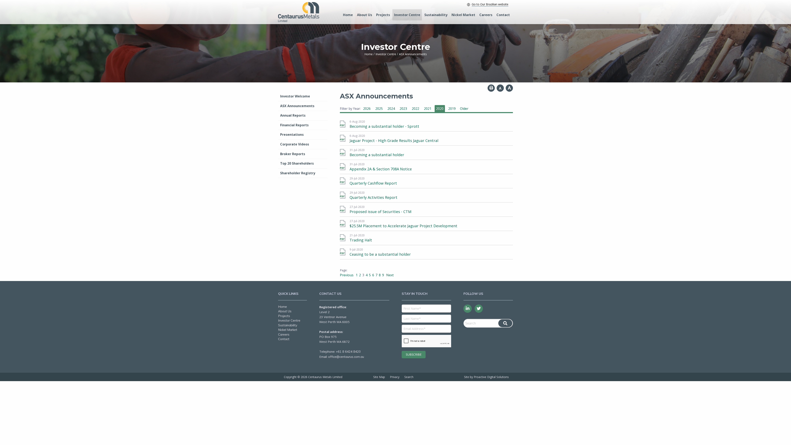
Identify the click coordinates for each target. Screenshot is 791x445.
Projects (383, 15)
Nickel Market (463, 15)
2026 (367, 108)
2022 (415, 108)
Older (464, 108)
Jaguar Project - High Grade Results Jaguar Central (394, 140)
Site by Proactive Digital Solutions (486, 377)
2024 (391, 108)
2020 (439, 108)
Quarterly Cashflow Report (373, 183)
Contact (503, 15)
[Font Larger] (509, 88)
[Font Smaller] (500, 88)
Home (348, 15)
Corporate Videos (294, 144)
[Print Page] (491, 88)
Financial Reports (294, 125)
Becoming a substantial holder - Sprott (384, 126)
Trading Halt (361, 240)
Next (389, 275)
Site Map (379, 377)
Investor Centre (407, 15)
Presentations (292, 134)
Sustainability (435, 15)
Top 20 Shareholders (297, 163)
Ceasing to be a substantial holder (380, 254)
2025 (379, 108)
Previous (347, 275)
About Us (364, 15)
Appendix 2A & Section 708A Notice (381, 168)
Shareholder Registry (297, 173)
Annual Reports (292, 115)
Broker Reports (292, 154)
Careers (485, 15)
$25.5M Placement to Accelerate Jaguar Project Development (403, 225)
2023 (403, 108)
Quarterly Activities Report (373, 197)
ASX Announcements (297, 106)
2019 (452, 108)
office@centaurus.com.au (346, 357)
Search (408, 377)
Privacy (394, 377)
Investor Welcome (295, 96)
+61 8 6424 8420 (348, 352)
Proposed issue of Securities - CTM (380, 211)
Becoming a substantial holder (377, 154)
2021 (427, 108)
